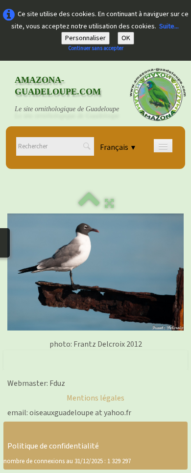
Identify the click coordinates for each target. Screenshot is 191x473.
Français (118, 147)
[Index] (89, 203)
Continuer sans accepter (95, 48)
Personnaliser (85, 38)
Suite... (169, 26)
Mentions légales (95, 398)
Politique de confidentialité (53, 446)
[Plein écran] (109, 203)
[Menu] (163, 145)
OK (125, 38)
